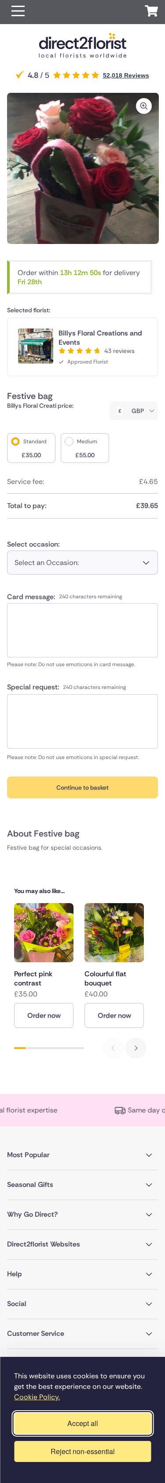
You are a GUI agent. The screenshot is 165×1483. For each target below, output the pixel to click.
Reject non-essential (83, 1451)
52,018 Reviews (126, 75)
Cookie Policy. (37, 1397)
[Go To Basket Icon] (151, 12)
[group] (43, 965)
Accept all (82, 1423)
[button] (18, 12)
